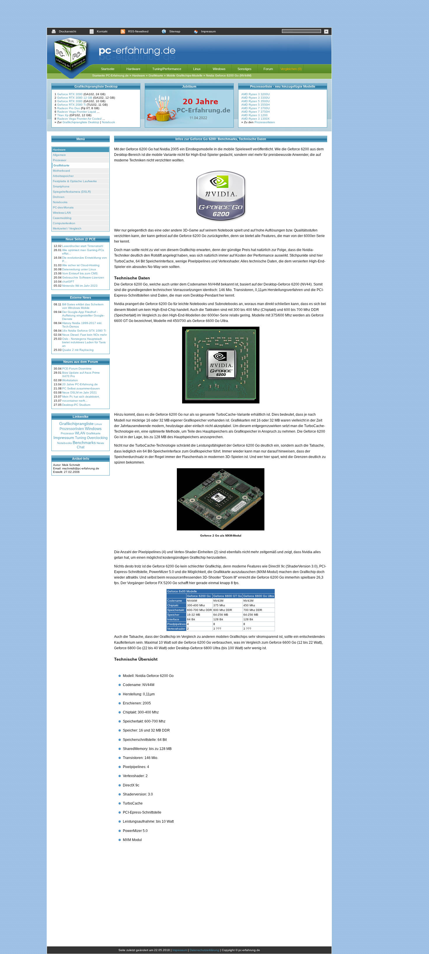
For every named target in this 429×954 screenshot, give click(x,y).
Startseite (107, 69)
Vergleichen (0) (291, 69)
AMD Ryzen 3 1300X (255, 118)
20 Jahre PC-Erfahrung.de (80, 384)
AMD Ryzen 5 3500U (255, 101)
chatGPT (68, 281)
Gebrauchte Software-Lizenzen (83, 277)
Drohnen (58, 197)
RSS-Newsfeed (138, 31)
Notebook (108, 122)
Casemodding (62, 218)
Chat (80, 447)
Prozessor (59, 160)
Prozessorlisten (264, 122)
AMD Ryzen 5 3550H (255, 104)
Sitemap (174, 31)
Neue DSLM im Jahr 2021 (79, 392)
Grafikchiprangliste (76, 423)
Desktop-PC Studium (76, 404)
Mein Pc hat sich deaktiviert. (81, 396)
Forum (268, 69)
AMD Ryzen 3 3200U (255, 94)
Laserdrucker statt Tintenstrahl (82, 246)
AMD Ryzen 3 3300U (255, 97)
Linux (197, 69)
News (100, 443)
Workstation (70, 380)
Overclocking (97, 438)
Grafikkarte (156, 75)
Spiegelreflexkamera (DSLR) (72, 191)
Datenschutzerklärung (204, 950)
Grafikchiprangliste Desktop (80, 122)
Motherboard (61, 170)
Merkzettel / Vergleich (67, 228)
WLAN (80, 433)
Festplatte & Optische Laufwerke (75, 181)
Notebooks (60, 202)
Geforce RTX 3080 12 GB (75, 97)
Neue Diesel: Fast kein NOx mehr (84, 334)
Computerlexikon (64, 223)
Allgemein (59, 154)
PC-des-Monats (63, 207)
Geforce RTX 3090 (70, 94)
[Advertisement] (189, 14)
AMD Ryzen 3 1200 (254, 115)
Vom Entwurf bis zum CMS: (80, 273)
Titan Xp (63, 115)
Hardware (133, 69)
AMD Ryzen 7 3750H (255, 111)
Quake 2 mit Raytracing (78, 349)
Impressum (208, 31)
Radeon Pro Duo (69, 108)
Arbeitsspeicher (63, 175)
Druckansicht (67, 31)
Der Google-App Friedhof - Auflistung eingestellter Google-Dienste (83, 315)
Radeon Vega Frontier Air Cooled (79, 118)
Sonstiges (245, 69)
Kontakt (102, 31)
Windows (219, 69)
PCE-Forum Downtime (77, 368)
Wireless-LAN (62, 212)
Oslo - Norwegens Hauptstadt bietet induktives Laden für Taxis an (84, 342)
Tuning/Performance (166, 69)
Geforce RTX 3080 (70, 101)
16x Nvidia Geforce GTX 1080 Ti (84, 330)
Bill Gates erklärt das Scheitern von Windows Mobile (83, 306)
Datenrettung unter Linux (79, 269)
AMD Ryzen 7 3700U (255, 108)
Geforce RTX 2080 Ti (72, 104)
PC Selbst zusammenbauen (81, 388)
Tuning (80, 438)
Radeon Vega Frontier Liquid (77, 111)
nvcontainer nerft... (75, 400)
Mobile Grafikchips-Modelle (185, 75)
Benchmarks (84, 442)
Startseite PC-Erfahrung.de (110, 75)
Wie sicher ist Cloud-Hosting (81, 265)
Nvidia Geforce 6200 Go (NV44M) (228, 75)
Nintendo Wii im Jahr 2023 (79, 285)
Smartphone (61, 186)
